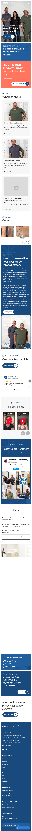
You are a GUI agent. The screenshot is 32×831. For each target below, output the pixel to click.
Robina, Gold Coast (7, 795)
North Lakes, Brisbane (7, 790)
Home (3, 758)
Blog (3, 775)
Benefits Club (5, 805)
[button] (28, 3)
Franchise (4, 770)
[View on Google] (5, 377)
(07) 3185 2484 (7, 732)
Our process (5, 764)
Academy (4, 767)
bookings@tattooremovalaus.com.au (12, 735)
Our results (5, 772)
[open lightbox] (7, 232)
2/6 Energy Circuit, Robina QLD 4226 (12, 740)
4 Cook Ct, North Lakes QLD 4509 (12, 743)
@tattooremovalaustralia (16, 453)
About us (4, 761)
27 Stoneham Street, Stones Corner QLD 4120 (14, 737)
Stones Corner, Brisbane (8, 793)
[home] (10, 3)
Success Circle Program (8, 807)
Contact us (5, 781)
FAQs (3, 778)
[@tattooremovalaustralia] (5, 461)
